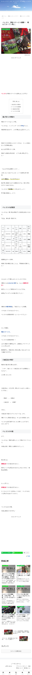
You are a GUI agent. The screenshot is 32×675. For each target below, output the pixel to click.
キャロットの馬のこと (7, 552)
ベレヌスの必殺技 (16, 106)
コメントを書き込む (16, 651)
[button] (28, 388)
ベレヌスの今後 (16, 111)
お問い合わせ (8, 666)
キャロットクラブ (18, 552)
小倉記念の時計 (16, 109)
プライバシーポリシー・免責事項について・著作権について (23, 668)
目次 (14, 101)
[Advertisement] (16, 75)
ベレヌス (27, 552)
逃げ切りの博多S (16, 104)
